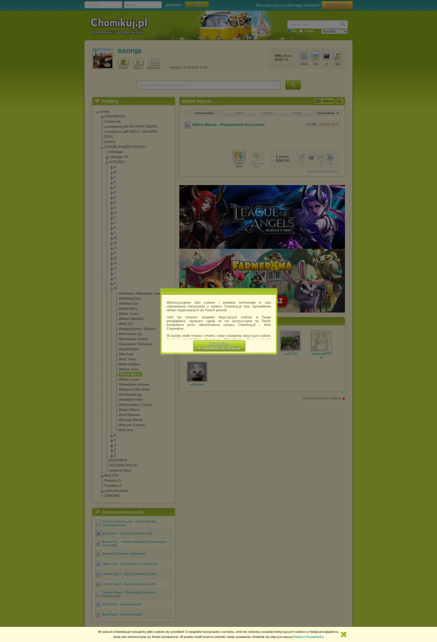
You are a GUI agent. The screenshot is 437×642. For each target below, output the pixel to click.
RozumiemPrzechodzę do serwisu (219, 346)
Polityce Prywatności (308, 637)
